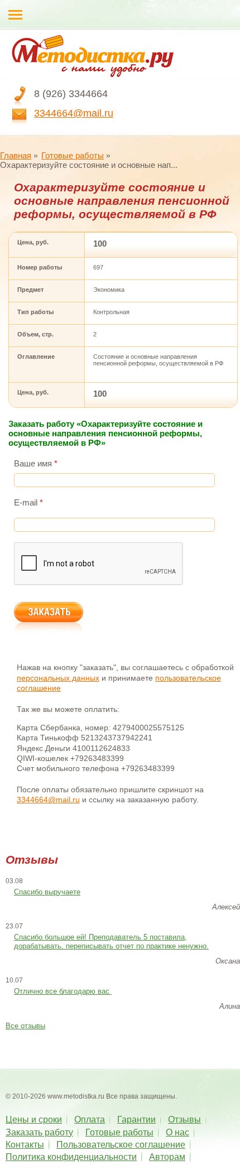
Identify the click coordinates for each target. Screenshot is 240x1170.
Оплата (89, 1119)
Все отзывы (25, 1026)
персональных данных (58, 677)
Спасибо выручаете (47, 892)
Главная (15, 155)
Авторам (167, 1157)
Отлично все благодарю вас (63, 991)
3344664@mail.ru (73, 113)
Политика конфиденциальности (71, 1157)
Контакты (25, 1144)
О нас (177, 1132)
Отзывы (184, 1119)
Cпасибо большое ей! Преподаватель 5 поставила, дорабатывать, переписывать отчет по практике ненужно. (111, 942)
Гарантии (136, 1119)
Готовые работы (72, 155)
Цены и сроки (34, 1119)
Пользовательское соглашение (120, 1144)
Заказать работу (39, 1132)
